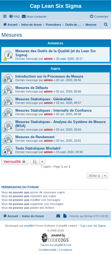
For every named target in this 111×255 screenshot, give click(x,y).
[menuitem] (14, 16)
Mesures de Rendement (34, 137)
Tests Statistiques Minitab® (38, 148)
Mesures (11, 35)
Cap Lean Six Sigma (93, 225)
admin (48, 58)
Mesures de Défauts (31, 88)
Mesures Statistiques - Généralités (43, 99)
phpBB (28, 225)
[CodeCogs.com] (55, 238)
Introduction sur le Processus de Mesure (49, 76)
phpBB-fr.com (62, 244)
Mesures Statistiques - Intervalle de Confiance (53, 110)
